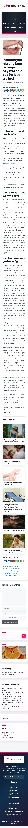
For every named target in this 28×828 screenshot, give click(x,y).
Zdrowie (10, 19)
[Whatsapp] (16, 90)
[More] (22, 90)
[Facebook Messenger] (19, 90)
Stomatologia (9, 566)
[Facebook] (4, 90)
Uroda (21, 27)
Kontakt (5, 728)
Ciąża (7, 27)
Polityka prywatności (15, 811)
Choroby (18, 19)
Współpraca (15, 797)
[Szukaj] (24, 636)
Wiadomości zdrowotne (9, 674)
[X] (7, 90)
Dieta (14, 23)
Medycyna (6, 23)
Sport (14, 31)
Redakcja (15, 791)
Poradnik (22, 23)
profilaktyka (16, 568)
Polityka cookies (15, 815)
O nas (15, 787)
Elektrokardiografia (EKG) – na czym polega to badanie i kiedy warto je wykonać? (13, 702)
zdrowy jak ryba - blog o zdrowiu (12, 672)
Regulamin (15, 808)
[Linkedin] (10, 90)
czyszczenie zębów (9, 250)
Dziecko (13, 27)
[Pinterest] (13, 90)
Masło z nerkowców (11, 575)
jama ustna (8, 568)
